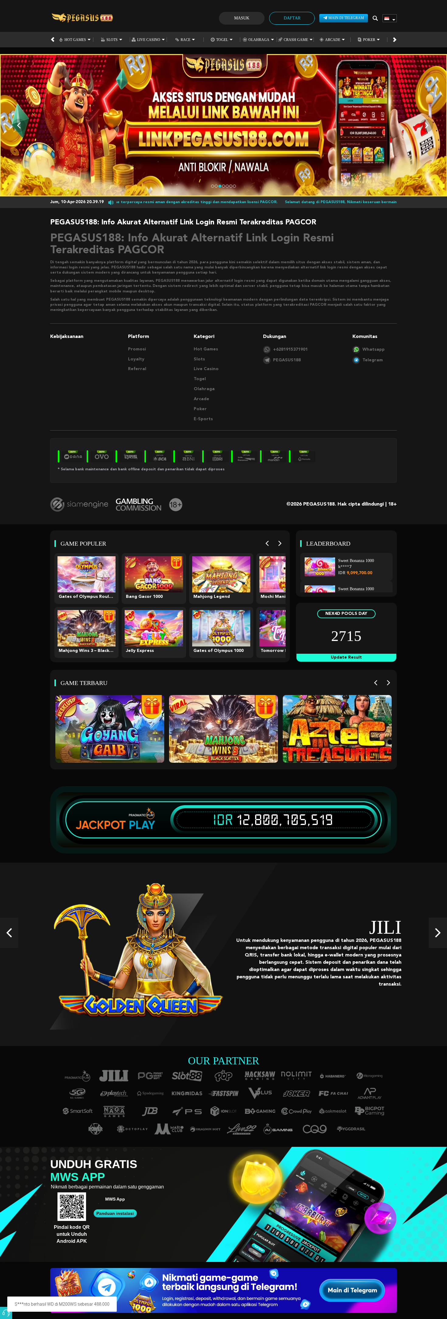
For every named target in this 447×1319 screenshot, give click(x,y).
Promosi (137, 349)
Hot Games (75, 40)
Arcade (332, 40)
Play (142, 825)
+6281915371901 (290, 349)
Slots (112, 40)
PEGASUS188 (287, 360)
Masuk (241, 18)
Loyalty (136, 359)
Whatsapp (373, 349)
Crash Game (296, 40)
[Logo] (82, 18)
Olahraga (258, 40)
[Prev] (267, 543)
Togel (222, 40)
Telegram (372, 360)
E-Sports (203, 419)
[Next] (280, 543)
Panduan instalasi (115, 1213)
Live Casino (148, 40)
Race (185, 40)
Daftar (292, 18)
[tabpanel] (223, 125)
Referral (137, 369)
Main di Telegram (346, 18)
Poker (369, 40)
